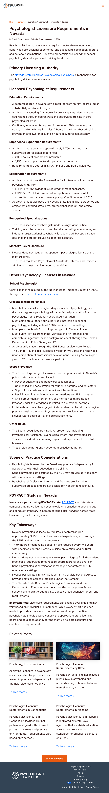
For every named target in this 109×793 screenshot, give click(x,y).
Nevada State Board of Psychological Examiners (44, 74)
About (80, 773)
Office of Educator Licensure (41, 294)
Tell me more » (18, 691)
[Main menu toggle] (102, 5)
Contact (80, 776)
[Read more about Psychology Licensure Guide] (31, 650)
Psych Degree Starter (81, 766)
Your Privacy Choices (83, 782)
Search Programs (54, 758)
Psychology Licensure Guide (27, 664)
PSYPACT (68, 502)
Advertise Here (81, 770)
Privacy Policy (80, 779)
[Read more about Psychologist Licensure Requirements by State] (78, 650)
